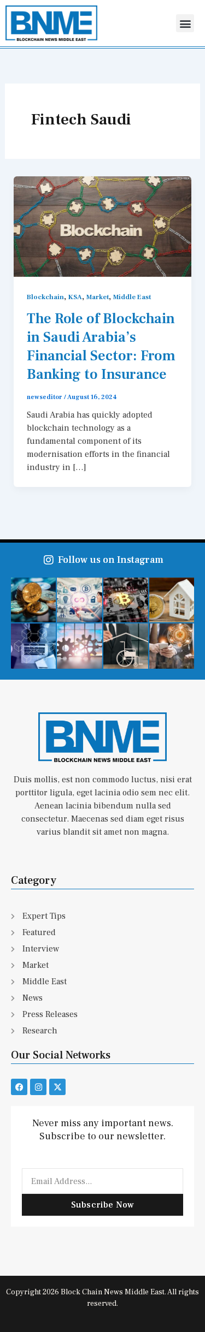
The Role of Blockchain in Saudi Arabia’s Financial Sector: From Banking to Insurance (101, 346)
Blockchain (45, 297)
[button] (185, 23)
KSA (75, 297)
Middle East (132, 297)
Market (97, 297)
